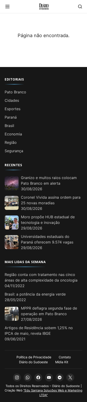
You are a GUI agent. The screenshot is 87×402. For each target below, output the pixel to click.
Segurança (14, 150)
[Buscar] (80, 6)
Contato (65, 357)
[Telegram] (60, 377)
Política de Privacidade (33, 357)
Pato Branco (15, 92)
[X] (70, 377)
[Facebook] (38, 377)
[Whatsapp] (28, 377)
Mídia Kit (61, 362)
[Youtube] (49, 377)
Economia (13, 134)
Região (11, 142)
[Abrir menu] (7, 6)
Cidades (12, 100)
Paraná (11, 117)
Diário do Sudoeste (33, 362)
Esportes (12, 108)
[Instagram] (17, 377)
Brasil (9, 125)
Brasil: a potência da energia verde (35, 294)
